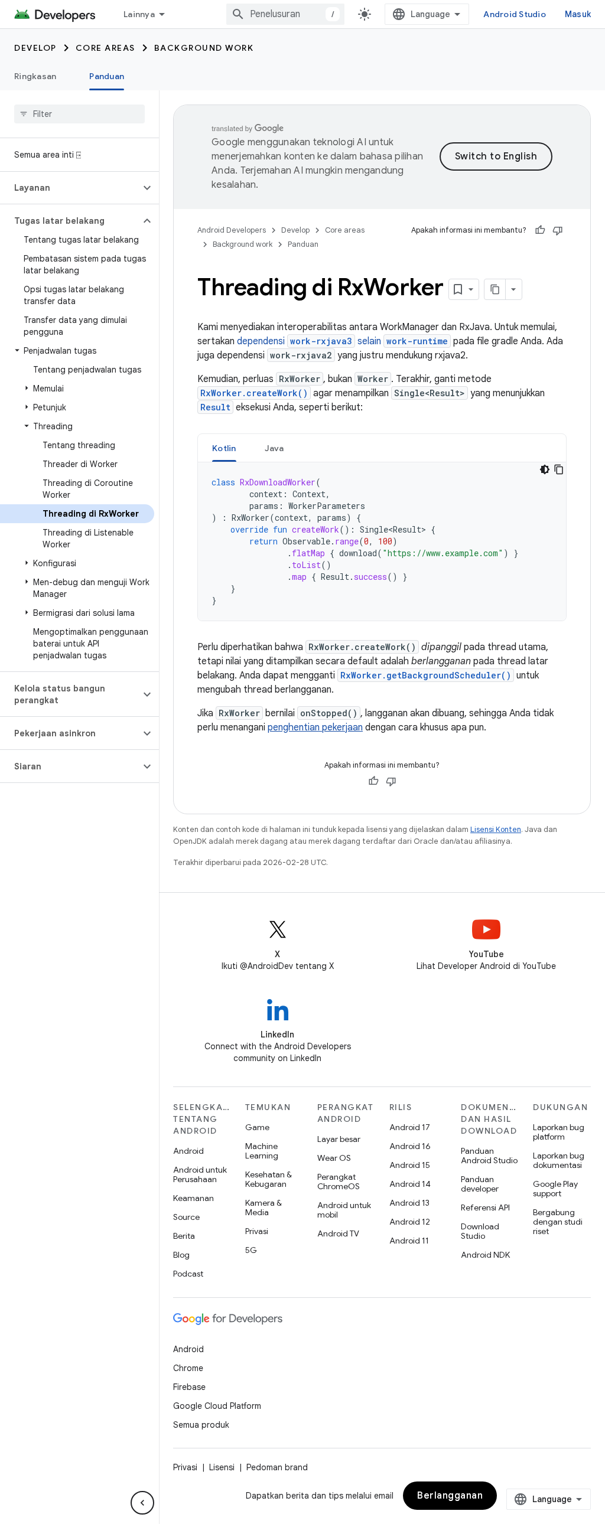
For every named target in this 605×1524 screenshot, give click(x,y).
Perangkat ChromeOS (338, 1181)
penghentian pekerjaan (315, 727)
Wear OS (334, 1158)
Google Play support (555, 1189)
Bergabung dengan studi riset (558, 1221)
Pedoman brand (277, 1467)
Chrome (188, 1368)
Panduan (106, 76)
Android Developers (231, 230)
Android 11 (409, 1240)
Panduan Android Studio (489, 1156)
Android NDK (485, 1254)
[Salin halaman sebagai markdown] (495, 289)
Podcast (188, 1273)
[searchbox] (79, 114)
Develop (35, 48)
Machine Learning (261, 1151)
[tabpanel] (382, 541)
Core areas (105, 48)
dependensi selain (342, 341)
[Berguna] (540, 230)
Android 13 (409, 1202)
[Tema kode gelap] (545, 469)
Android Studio (514, 14)
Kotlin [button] (224, 448)
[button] (70, 187)
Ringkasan (35, 76)
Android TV (338, 1233)
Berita (184, 1236)
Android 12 (409, 1221)
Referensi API (485, 1207)
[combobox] (285, 14)
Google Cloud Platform (217, 1406)
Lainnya (139, 14)
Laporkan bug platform (558, 1132)
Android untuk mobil (344, 1210)
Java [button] (274, 448)
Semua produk (201, 1424)
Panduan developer (480, 1184)
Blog (181, 1254)
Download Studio (480, 1231)
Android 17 (409, 1127)
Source (186, 1217)
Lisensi (222, 1467)
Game (257, 1127)
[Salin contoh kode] (559, 469)
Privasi (256, 1231)
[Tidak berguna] (558, 230)
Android (188, 1151)
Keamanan (193, 1198)
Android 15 (409, 1165)
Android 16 (410, 1146)
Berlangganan (450, 1496)
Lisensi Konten (495, 829)
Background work (204, 48)
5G (251, 1250)
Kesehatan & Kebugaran (268, 1179)
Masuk (578, 14)
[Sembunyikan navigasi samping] (142, 1503)
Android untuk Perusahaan (200, 1174)
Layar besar (338, 1139)
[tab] (224, 448)
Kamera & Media (263, 1207)
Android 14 (410, 1184)
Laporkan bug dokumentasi (558, 1160)
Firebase (189, 1387)
